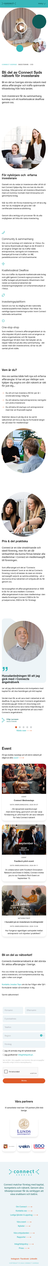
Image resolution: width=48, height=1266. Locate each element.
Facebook (24, 1259)
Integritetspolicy (21, 1244)
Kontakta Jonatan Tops (11, 985)
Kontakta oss (21, 1211)
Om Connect (21, 1207)
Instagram (15, 1259)
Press (21, 1248)
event (16, 758)
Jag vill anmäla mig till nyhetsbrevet (20, 1050)
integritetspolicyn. (25, 1055)
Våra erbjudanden (21, 1233)
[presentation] (20, 1077)
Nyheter (21, 1226)
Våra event (21, 1222)
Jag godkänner (19, 1054)
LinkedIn (33, 1259)
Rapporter (21, 1237)
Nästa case (21, 731)
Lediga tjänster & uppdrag (21, 1215)
